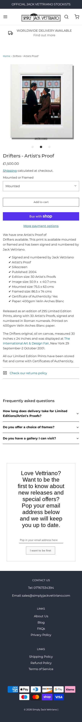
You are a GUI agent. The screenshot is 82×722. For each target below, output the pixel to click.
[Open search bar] (66, 17)
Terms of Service (41, 669)
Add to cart (41, 202)
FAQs (41, 628)
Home (6, 56)
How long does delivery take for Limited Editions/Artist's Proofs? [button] (35, 413)
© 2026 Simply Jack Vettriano (40, 709)
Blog (41, 622)
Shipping (10, 170)
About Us (41, 616)
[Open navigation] (5, 17)
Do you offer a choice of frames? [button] (28, 427)
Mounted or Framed (18, 177)
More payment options (41, 226)
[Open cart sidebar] (77, 17)
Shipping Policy (41, 656)
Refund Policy (41, 663)
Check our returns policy (28, 373)
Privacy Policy (41, 635)
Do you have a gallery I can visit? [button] (29, 438)
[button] (41, 102)
